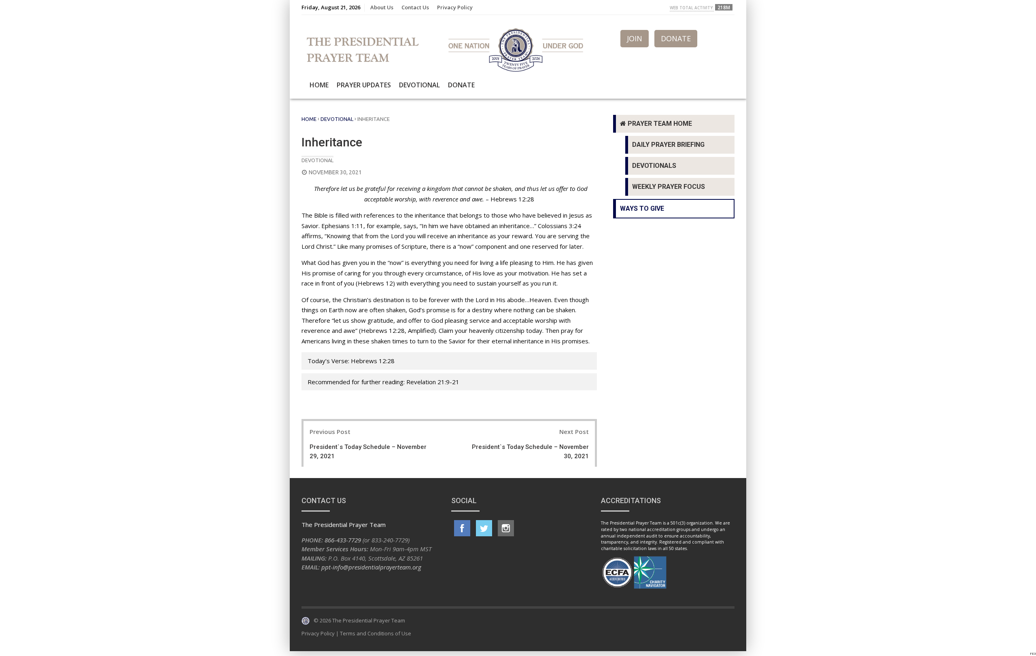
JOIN (634, 38)
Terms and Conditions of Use (375, 633)
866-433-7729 (343, 540)
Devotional (419, 84)
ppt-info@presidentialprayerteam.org (371, 567)
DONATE (676, 38)
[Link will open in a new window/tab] (462, 528)
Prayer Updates (364, 84)
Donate (461, 84)
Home (319, 84)
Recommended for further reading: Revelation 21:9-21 (383, 382)
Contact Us (415, 7)
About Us (381, 7)
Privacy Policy (455, 7)
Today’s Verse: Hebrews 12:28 (351, 361)
